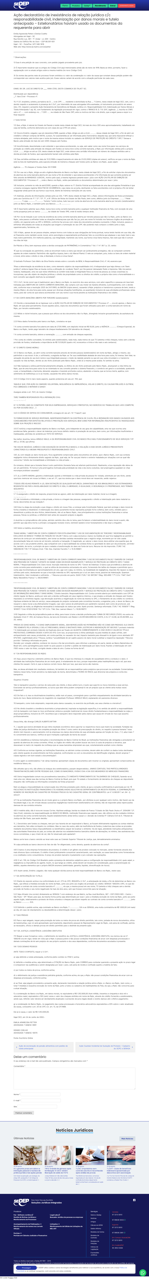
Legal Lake (66, 1216)
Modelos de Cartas (97, 1232)
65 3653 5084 (117, 1248)
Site (15, 1106)
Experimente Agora (127, 5)
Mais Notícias (127, 1139)
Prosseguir (26, 1268)
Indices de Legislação (94, 1248)
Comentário (19, 1066)
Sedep (87, 5)
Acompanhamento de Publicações (28, 1226)
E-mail (17, 1100)
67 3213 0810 (117, 1215)
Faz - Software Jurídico (25, 1217)
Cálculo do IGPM (97, 1225)
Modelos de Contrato (95, 1236)
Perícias (30, 1234)
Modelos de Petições (95, 1242)
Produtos (76, 6)
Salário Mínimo (96, 1228)
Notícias (93, 1218)
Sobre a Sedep (96, 1215)
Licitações (66, 1226)
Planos (65, 6)
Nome (17, 1094)
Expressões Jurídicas (95, 1254)
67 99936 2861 (117, 1233)
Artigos (93, 1222)
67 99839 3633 (118, 1220)
